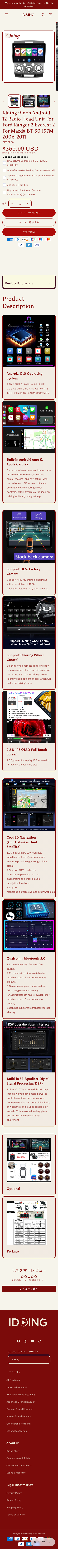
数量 (4, 203)
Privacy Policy (14, 1493)
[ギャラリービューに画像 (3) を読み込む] (43, 101)
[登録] (46, 1360)
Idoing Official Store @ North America (29, 1534)
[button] (6, 14)
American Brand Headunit (20, 1394)
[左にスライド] (3, 101)
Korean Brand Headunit (19, 1416)
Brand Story (13, 1451)
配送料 (5, 153)
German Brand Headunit (19, 1409)
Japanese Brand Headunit (20, 1402)
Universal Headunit (16, 1387)
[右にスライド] (54, 101)
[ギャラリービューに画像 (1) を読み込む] (14, 101)
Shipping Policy (14, 1507)
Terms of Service (15, 1514)
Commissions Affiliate (18, 1458)
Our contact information (19, 1465)
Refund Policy (14, 1500)
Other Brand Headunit (18, 1424)
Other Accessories (16, 1431)
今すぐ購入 (29, 232)
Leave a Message (16, 1473)
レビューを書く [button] (29, 1288)
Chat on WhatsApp (29, 212)
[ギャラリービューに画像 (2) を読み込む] (28, 101)
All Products (13, 1380)
